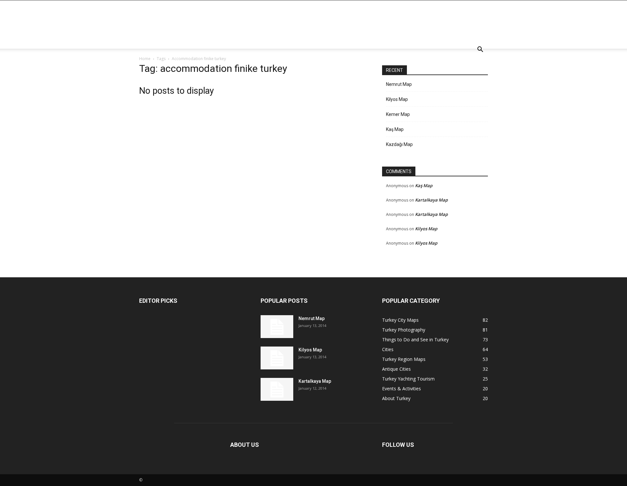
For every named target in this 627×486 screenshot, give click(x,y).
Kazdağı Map (399, 144)
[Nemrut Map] (277, 326)
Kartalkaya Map (431, 200)
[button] (480, 50)
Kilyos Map (397, 99)
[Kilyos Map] (277, 358)
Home (145, 58)
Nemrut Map (399, 84)
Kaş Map (395, 129)
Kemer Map (398, 114)
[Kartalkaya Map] (277, 389)
